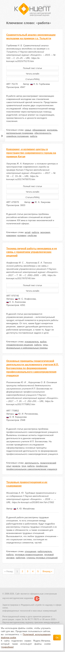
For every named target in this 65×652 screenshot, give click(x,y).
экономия (45, 232)
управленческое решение (19, 344)
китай (27, 232)
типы (45, 344)
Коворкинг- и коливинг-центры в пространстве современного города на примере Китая (31, 153)
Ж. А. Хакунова (42, 202)
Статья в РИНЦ (32, 79)
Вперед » (47, 571)
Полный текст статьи (32, 68)
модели (16, 466)
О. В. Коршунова (18, 417)
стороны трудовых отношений (42, 557)
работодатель (45, 551)
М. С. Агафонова (27, 299)
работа (33, 136)
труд (23, 466)
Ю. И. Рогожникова (28, 413)
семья (28, 130)
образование (39, 130)
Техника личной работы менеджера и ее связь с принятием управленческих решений (31, 252)
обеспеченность (42, 133)
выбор (43, 341)
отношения (30, 551)
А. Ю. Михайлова (25, 508)
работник (20, 557)
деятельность (32, 463)
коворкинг (11, 235)
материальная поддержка (19, 133)
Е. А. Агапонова (17, 302)
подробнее (7, 647)
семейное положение (17, 136)
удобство (32, 235)
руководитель (32, 341)
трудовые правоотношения (29, 554)
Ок (57, 637)
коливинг (21, 235)
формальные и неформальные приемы (27, 348)
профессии (41, 466)
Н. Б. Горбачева (41, 84)
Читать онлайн (32, 74)
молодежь (52, 130)
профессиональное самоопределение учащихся (31, 469)
